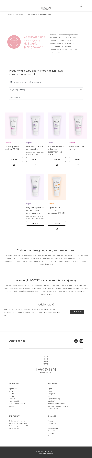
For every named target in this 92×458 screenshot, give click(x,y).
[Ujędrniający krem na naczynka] (35, 125)
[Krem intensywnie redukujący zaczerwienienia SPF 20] (57, 125)
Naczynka (51, 394)
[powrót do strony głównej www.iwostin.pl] (46, 5)
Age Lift (11, 391)
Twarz (50, 391)
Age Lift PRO (13, 389)
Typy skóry (19, 14)
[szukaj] (81, 6)
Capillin (29, 143)
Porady (50, 421)
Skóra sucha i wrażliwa (17, 421)
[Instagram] (80, 341)
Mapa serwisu (53, 426)
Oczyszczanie (53, 408)
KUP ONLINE (77, 312)
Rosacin (8, 143)
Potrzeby (52, 384)
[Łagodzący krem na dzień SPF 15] (14, 125)
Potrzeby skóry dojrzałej (56, 403)
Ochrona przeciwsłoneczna (58, 406)
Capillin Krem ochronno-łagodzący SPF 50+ (56, 210)
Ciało (49, 396)
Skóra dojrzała (14, 428)
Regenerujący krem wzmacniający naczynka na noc (35, 210)
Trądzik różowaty (54, 398)
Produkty (14, 384)
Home (10, 14)
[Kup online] (14, 164)
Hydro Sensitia (14, 401)
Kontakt (51, 436)
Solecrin (51, 204)
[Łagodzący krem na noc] (78, 125)
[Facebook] (75, 341)
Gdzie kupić (52, 423)
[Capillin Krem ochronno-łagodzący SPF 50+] (57, 187)
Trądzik (50, 389)
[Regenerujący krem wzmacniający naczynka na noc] (35, 187)
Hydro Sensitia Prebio (17, 403)
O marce (52, 416)
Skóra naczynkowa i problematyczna (22, 426)
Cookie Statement (54, 431)
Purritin (11, 394)
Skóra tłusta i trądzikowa (18, 423)
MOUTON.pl (49, 453)
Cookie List (52, 433)
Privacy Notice (53, 428)
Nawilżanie (52, 401)
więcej (14, 159)
